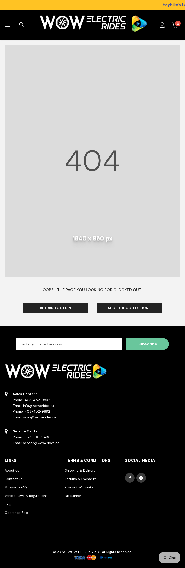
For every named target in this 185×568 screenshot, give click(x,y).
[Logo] (91, 25)
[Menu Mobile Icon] (7, 25)
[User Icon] (162, 25)
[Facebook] (130, 478)
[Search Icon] (26, 24)
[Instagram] (141, 478)
